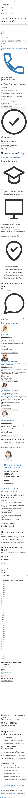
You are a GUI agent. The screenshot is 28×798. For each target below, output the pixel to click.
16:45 (3, 582)
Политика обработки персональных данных (14, 785)
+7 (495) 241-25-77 (5, 449)
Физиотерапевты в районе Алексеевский (11, 157)
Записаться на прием (6, 47)
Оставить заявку (5, 446)
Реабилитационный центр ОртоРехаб (10, 425)
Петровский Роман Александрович (9, 361)
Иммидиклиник (4, 143)
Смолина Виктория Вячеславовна (9, 390)
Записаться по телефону (6, 797)
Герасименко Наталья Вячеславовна (10, 419)
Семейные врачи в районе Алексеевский (11, 156)
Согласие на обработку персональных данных (15, 786)
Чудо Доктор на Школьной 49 (8, 369)
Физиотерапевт (13, 80)
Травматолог (16, 363)
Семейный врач (5, 80)
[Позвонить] (14, 76)
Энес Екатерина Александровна (9, 333)
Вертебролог (9, 363)
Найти (3, 32)
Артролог (3, 363)
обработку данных (11, 793)
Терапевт (3, 420)
